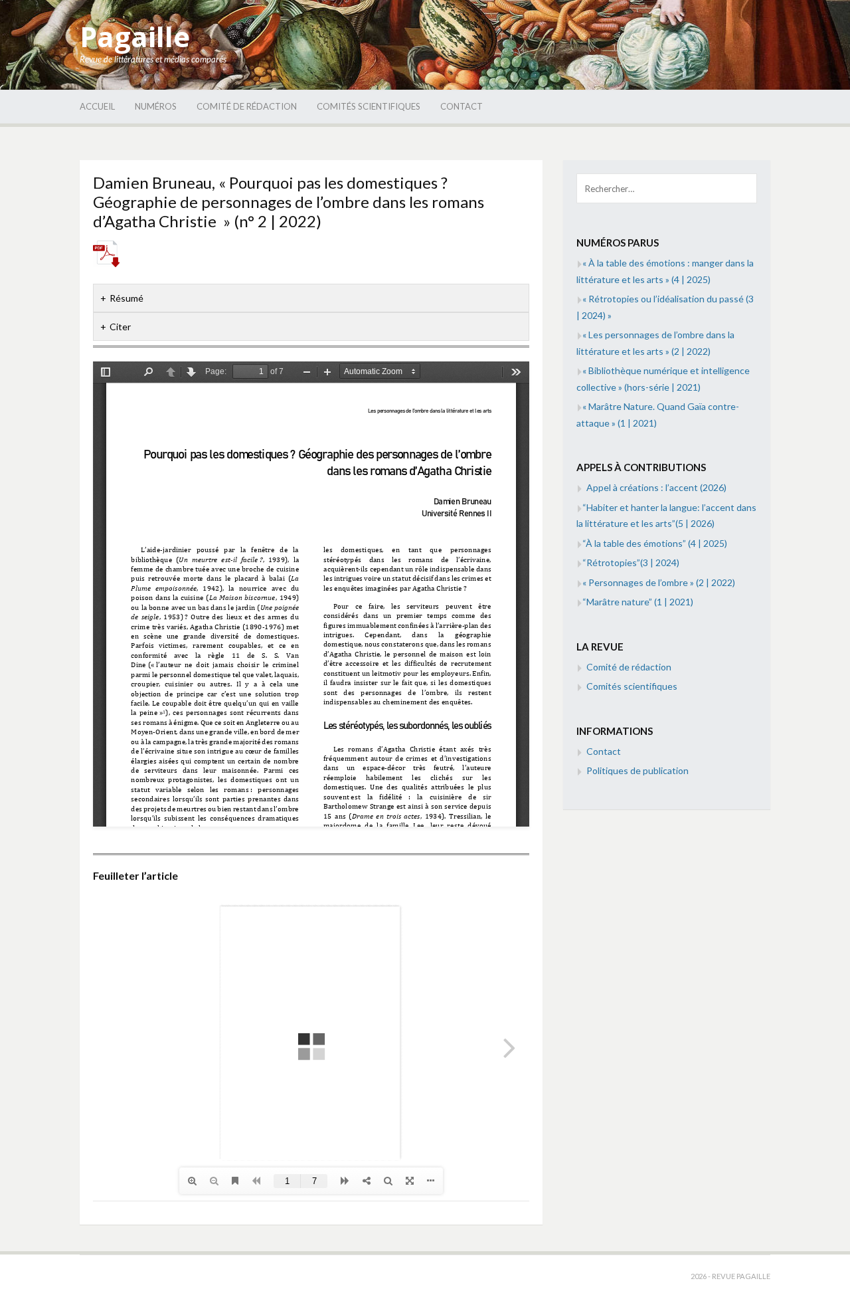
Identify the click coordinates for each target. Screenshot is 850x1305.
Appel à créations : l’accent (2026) (656, 487)
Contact (461, 106)
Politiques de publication (637, 770)
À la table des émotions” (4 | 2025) (654, 543)
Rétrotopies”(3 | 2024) (630, 562)
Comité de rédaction (247, 106)
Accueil (97, 106)
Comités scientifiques (368, 106)
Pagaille (135, 36)
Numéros (156, 106)
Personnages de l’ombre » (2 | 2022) (658, 582)
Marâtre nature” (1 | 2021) (637, 601)
